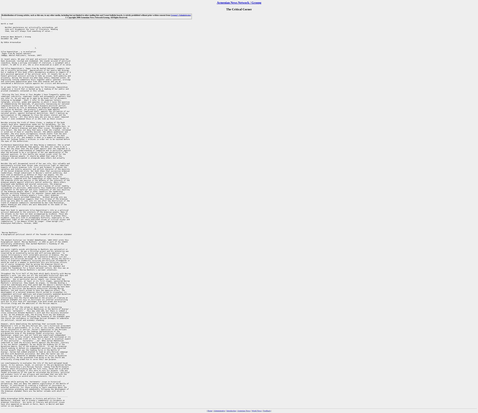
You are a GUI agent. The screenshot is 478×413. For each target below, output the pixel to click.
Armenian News (243, 411)
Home (210, 411)
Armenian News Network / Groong (239, 2)
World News (257, 411)
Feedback (267, 411)
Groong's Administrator (181, 15)
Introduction (231, 411)
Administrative (219, 411)
